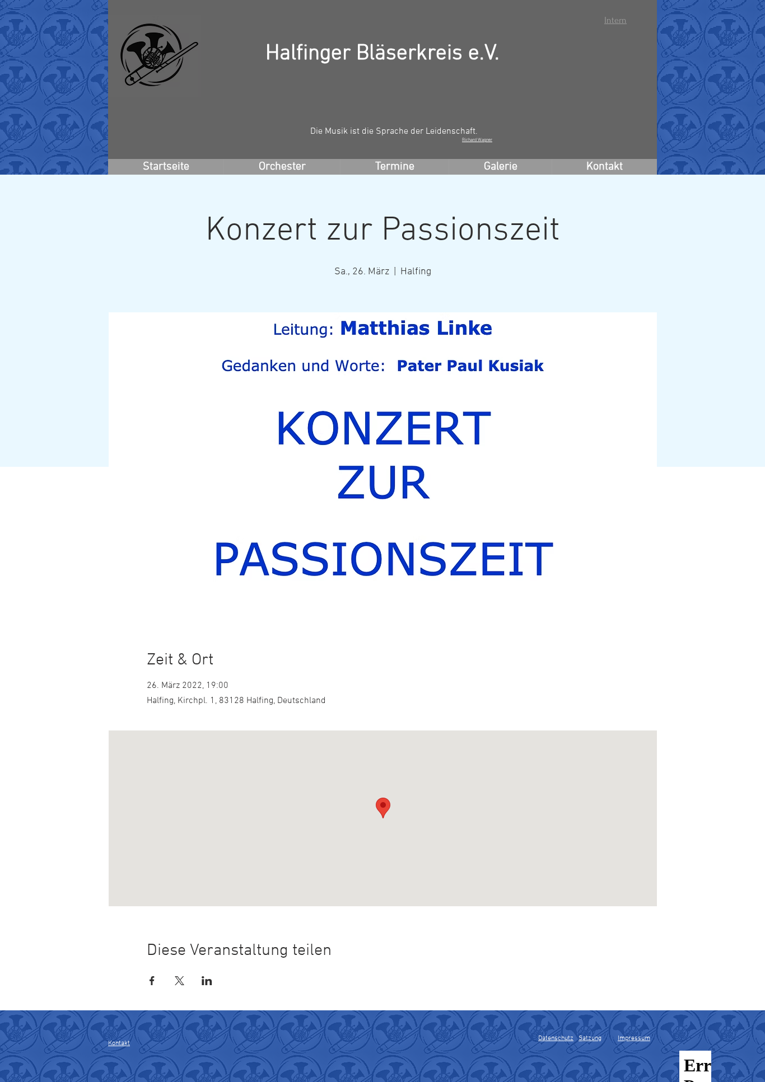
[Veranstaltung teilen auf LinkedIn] (207, 980)
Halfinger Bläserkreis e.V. (382, 54)
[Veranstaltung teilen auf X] (179, 980)
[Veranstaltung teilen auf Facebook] (152, 980)
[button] (281, 167)
